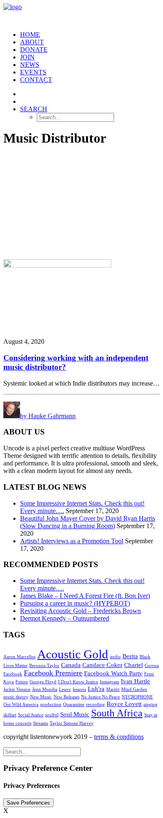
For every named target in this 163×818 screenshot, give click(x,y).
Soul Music (74, 714)
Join (27, 57)
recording (95, 704)
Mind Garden (134, 689)
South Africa (117, 713)
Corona (152, 665)
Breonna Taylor (44, 665)
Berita (130, 656)
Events (33, 72)
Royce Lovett (124, 703)
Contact (36, 79)
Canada (71, 665)
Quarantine (73, 704)
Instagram (109, 682)
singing (150, 704)
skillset (9, 715)
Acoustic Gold (72, 654)
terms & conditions (119, 736)
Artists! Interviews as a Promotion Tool (71, 540)
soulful (52, 715)
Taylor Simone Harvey (72, 723)
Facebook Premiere (53, 673)
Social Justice (30, 715)
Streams (40, 723)
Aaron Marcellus (19, 656)
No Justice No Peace (100, 697)
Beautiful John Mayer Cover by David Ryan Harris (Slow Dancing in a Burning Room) (87, 522)
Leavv (65, 689)
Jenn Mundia (44, 689)
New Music (41, 697)
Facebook (12, 674)
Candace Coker (102, 665)
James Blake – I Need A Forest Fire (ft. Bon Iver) (85, 595)
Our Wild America (20, 704)
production (50, 704)
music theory (15, 697)
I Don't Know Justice (78, 682)
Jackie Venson (17, 689)
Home (30, 34)
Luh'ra (96, 688)
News (29, 64)
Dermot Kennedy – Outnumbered (64, 618)
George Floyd (43, 682)
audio (115, 656)
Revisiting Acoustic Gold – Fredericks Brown (80, 610)
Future (21, 682)
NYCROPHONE (137, 697)
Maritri (113, 689)
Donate (34, 49)
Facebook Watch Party (113, 673)
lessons (79, 689)
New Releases (66, 697)
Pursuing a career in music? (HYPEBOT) (75, 603)
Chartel (133, 665)
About (32, 42)
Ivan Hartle (135, 681)
